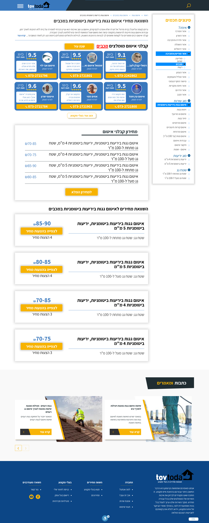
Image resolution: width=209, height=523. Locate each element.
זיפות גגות (181, 109)
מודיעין (179, 58)
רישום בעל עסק (62, 495)
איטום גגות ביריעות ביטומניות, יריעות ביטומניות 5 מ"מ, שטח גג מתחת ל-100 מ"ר (93, 167)
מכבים (179, 64)
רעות (180, 67)
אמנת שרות (124, 501)
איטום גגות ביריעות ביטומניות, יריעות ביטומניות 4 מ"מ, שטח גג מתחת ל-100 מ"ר (93, 145)
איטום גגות (136, 15)
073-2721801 (82, 75)
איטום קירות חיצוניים (176, 127)
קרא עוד (21, 35)
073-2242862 (127, 75)
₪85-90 (30, 165)
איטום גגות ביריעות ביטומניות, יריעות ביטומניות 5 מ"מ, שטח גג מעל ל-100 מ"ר (93, 179)
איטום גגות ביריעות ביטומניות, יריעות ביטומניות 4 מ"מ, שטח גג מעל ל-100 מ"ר (93, 156)
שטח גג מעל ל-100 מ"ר (175, 178)
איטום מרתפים (179, 122)
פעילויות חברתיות (60, 501)
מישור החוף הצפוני (177, 81)
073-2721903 (82, 106)
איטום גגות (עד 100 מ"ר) (174, 136)
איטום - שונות (180, 149)
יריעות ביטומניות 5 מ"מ (175, 163)
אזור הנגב (181, 94)
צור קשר (34, 489)
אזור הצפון (181, 72)
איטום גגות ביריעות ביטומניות (171, 104)
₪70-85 (30, 143)
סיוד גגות (182, 118)
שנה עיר (79, 46)
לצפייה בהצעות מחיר (41, 230)
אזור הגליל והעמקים (176, 76)
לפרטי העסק (137, 68)
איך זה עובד (124, 495)
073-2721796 (37, 75)
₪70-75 (30, 154)
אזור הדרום (180, 90)
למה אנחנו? (124, 489)
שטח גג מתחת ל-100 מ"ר (174, 173)
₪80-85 (30, 176)
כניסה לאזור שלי (61, 489)
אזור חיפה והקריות (177, 85)
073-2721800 (127, 106)
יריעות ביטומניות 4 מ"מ (175, 159)
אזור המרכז (180, 31)
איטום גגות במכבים (120, 15)
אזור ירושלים (180, 49)
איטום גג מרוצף (179, 114)
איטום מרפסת (179, 131)
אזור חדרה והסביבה (176, 40)
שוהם (179, 61)
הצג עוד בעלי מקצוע (81, 115)
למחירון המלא (81, 192)
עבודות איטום (179, 140)
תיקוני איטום (180, 145)
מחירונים (95, 495)
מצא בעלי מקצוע (92, 489)
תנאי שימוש (124, 506)
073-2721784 (37, 106)
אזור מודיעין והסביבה (176, 53)
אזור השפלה (180, 44)
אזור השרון (181, 35)
